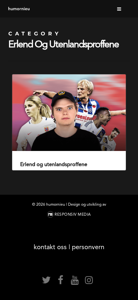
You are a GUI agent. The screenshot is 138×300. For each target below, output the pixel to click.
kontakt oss (50, 247)
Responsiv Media (73, 214)
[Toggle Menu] (119, 8)
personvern (88, 247)
